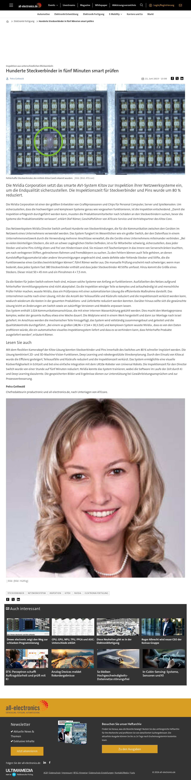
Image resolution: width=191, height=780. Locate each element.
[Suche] (141, 5)
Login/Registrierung (164, 5)
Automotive (43, 14)
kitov (68, 593)
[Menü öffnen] (11, 5)
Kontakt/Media (122, 772)
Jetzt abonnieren (27, 751)
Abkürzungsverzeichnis (124, 5)
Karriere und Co (135, 14)
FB (50, 762)
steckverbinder (16, 593)
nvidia (77, 593)
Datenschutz (54, 772)
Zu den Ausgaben (129, 749)
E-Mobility (114, 14)
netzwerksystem (37, 593)
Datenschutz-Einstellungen (101, 772)
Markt (150, 14)
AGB (46, 772)
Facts (132, 772)
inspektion (55, 593)
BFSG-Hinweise (81, 772)
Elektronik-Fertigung (93, 14)
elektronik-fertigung (96, 593)
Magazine (85, 5)
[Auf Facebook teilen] (173, 78)
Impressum (67, 772)
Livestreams (69, 5)
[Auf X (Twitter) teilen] (177, 78)
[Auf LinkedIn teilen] (182, 78)
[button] (11, 665)
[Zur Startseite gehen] (30, 5)
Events (51, 5)
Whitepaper (101, 5)
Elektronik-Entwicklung (66, 14)
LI (45, 762)
